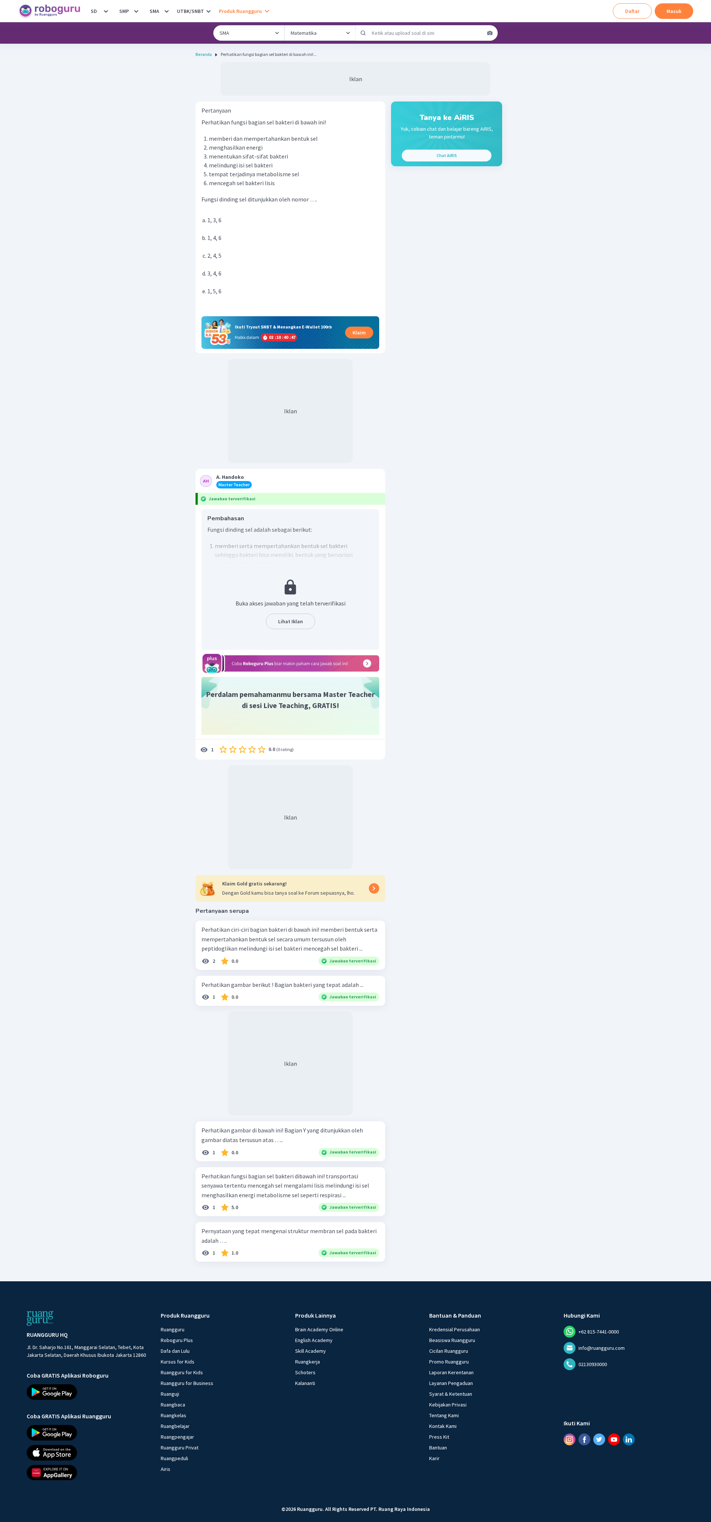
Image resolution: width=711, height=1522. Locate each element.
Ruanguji (170, 1394)
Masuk (674, 11)
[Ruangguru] (40, 1318)
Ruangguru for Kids (182, 1372)
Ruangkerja (307, 1361)
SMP (124, 11)
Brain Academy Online (319, 1329)
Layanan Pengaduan (451, 1383)
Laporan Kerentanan (451, 1372)
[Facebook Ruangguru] (584, 1439)
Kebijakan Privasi (448, 1404)
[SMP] (136, 11)
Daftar (632, 11)
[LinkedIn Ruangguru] (629, 1439)
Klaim (359, 332)
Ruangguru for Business (187, 1383)
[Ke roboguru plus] (290, 663)
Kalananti (305, 1383)
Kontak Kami (443, 1426)
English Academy (314, 1340)
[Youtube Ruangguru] (614, 1439)
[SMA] (166, 11)
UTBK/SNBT (190, 11)
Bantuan (438, 1447)
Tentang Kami (444, 1415)
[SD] (105, 11)
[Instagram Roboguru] (569, 1439)
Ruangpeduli (174, 1458)
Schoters (305, 1372)
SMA (154, 11)
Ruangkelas (173, 1415)
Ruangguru (172, 1329)
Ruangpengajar (177, 1436)
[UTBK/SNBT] (208, 11)
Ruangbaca (173, 1404)
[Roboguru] (52, 11)
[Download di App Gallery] (87, 1472)
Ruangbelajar (175, 1426)
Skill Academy (310, 1351)
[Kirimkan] (363, 33)
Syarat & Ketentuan (450, 1394)
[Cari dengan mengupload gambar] (490, 33)
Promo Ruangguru (449, 1361)
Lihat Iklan (290, 621)
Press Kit (439, 1436)
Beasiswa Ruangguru (452, 1340)
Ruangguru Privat (179, 1447)
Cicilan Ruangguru (448, 1351)
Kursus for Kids (177, 1361)
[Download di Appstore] (87, 1452)
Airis (165, 1469)
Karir (434, 1458)
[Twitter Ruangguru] (599, 1439)
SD (94, 11)
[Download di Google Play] (87, 1392)
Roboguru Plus (177, 1340)
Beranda (204, 54)
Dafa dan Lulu (175, 1351)
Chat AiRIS (447, 155)
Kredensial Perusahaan (454, 1329)
